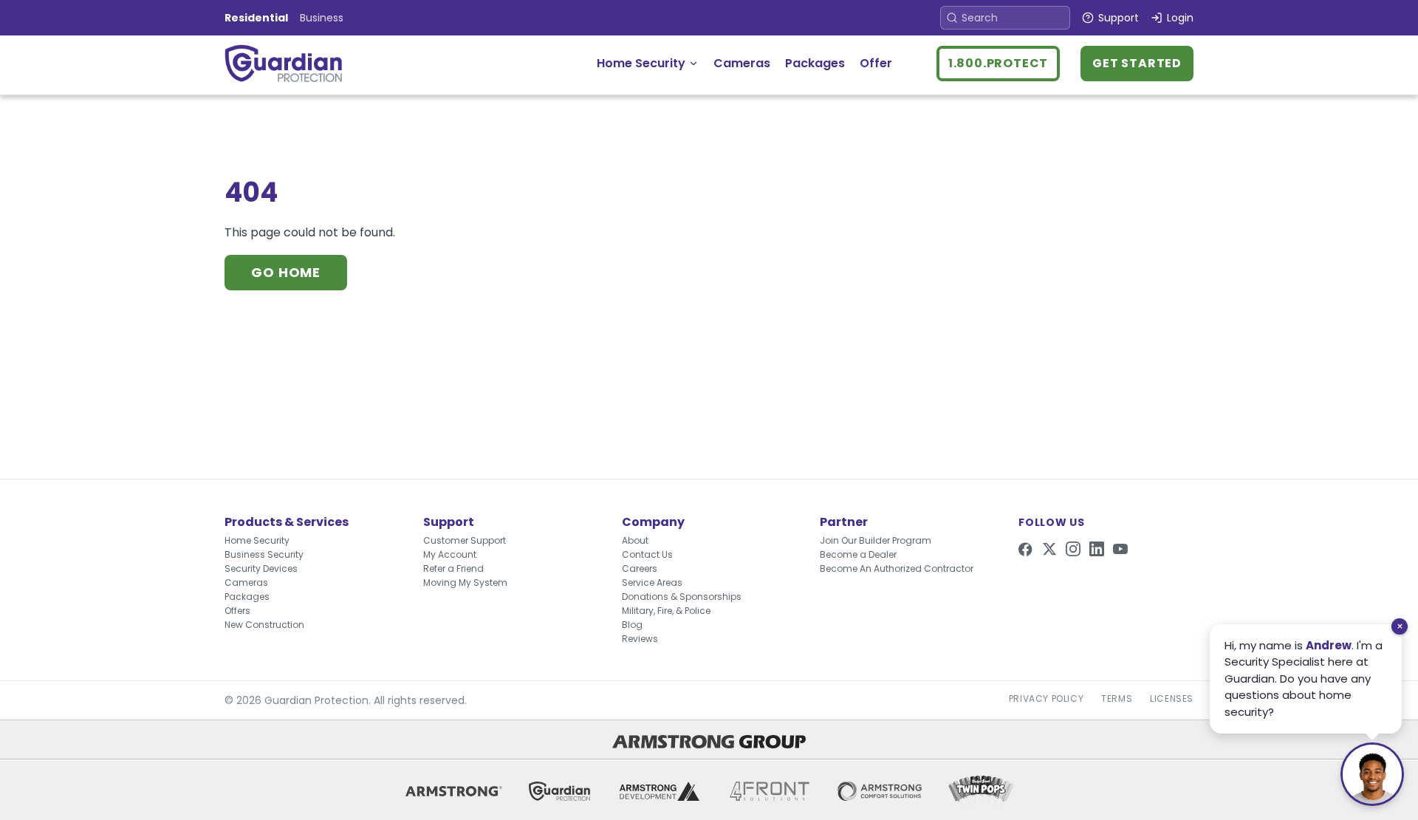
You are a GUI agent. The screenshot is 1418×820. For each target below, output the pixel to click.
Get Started (1137, 63)
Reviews (640, 638)
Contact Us (647, 554)
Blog (632, 624)
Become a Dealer (858, 554)
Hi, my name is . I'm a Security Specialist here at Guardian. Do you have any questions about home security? (1304, 679)
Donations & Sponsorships (681, 596)
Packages (815, 63)
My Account (449, 554)
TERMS (1116, 699)
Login (1180, 17)
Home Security (641, 63)
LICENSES (1171, 699)
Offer (876, 63)
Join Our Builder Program (875, 540)
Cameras (741, 63)
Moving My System (465, 582)
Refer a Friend (453, 568)
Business (321, 17)
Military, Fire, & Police (666, 610)
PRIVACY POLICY (1046, 699)
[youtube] (1120, 548)
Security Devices (261, 568)
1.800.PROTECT (998, 63)
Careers (639, 568)
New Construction (264, 624)
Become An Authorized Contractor (896, 568)
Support (1118, 17)
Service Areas (652, 582)
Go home (286, 272)
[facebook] (1025, 548)
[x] (1049, 548)
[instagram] (1073, 548)
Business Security (264, 554)
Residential (256, 17)
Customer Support (464, 540)
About (635, 540)
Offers (237, 610)
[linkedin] (1096, 548)
